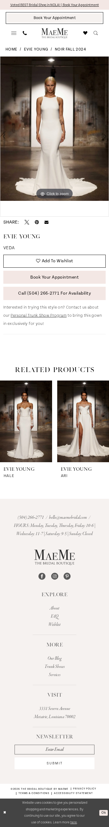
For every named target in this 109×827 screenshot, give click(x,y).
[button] (14, 33)
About (54, 608)
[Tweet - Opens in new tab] (27, 222)
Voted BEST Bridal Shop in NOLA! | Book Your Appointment (54, 5)
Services (55, 675)
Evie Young (36, 49)
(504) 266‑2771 (31, 518)
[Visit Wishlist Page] (86, 33)
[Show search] (96, 33)
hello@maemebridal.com (68, 518)
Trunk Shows (55, 667)
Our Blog (54, 658)
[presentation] (26, 421)
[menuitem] (14, 33)
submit (55, 763)
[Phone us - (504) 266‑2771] (25, 33)
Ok (103, 813)
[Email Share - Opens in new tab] (46, 222)
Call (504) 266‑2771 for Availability (54, 293)
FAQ (54, 616)
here (73, 822)
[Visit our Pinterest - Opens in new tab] (67, 576)
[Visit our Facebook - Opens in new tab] (41, 576)
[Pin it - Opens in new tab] (37, 222)
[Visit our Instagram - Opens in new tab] (54, 576)
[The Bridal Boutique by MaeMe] (54, 557)
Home (11, 49)
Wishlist (54, 625)
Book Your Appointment (54, 277)
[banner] (54, 33)
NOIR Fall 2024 (70, 49)
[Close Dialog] (4, 813)
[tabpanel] (54, 129)
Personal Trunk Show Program (39, 315)
